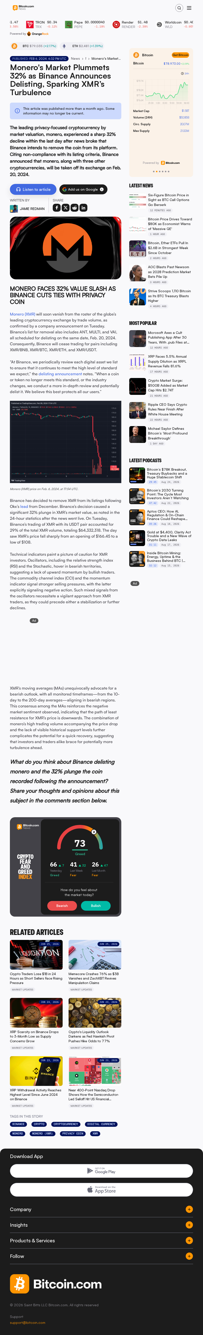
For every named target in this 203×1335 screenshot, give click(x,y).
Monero (17, 1133)
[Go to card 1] (153, 171)
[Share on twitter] (66, 208)
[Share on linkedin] (83, 208)
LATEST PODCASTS (145, 461)
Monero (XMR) (22, 314)
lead (24, 506)
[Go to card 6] (168, 171)
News (75, 58)
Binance (18, 1124)
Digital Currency (101, 1124)
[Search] (179, 8)
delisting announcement (60, 373)
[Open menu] (189, 8)
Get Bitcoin (180, 55)
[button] (102, 189)
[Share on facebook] (57, 208)
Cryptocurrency (66, 1124)
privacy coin (72, 1133)
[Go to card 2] (156, 171)
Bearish (62, 906)
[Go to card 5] (165, 171)
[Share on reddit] (74, 208)
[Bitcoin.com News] (23, 8)
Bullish (96, 906)
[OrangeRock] (38, 33)
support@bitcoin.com (27, 1322)
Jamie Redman (32, 208)
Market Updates (85, 58)
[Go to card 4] (162, 171)
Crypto (39, 1124)
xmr (95, 1133)
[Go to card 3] (159, 171)
